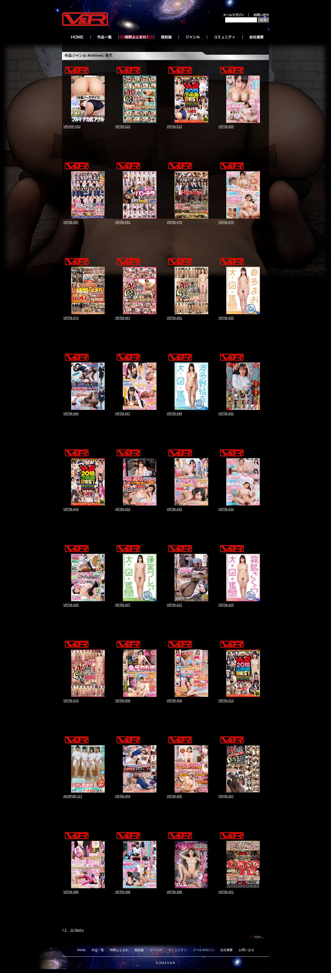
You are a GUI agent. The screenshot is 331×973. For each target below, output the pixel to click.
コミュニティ (177, 950)
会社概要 (226, 950)
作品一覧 (98, 950)
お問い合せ (246, 950)
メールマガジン (203, 950)
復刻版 (139, 950)
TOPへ (258, 937)
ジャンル (156, 950)
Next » (79, 930)
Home (81, 950)
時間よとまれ (119, 950)
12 (72, 930)
